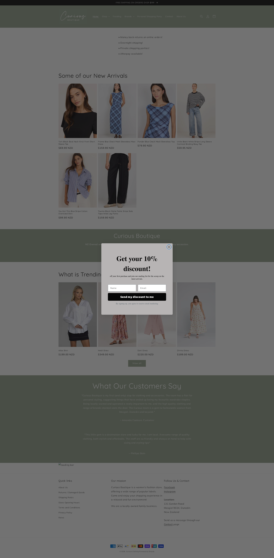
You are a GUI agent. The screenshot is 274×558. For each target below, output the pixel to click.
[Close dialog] (169, 246)
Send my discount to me (137, 297)
